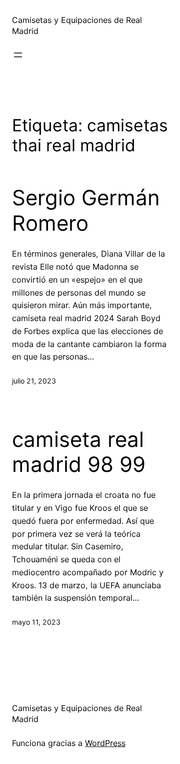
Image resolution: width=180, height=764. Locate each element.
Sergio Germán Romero (86, 210)
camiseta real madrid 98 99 (79, 452)
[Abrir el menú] (18, 55)
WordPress (105, 743)
